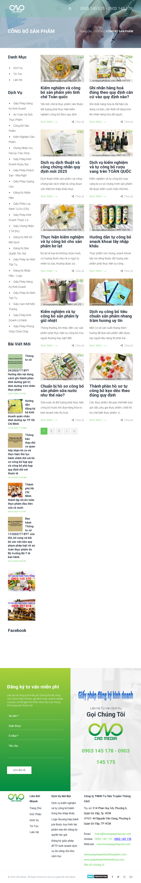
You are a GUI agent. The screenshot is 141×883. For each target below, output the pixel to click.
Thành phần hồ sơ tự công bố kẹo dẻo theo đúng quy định (109, 391)
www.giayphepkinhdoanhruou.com (104, 859)
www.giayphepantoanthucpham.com (105, 854)
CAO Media (70, 877)
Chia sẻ (79, 121)
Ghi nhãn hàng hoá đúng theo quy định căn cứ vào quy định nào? (111, 92)
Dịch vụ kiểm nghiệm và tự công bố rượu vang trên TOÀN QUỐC (110, 167)
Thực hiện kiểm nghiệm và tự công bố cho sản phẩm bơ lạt (62, 241)
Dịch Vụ (99, 31)
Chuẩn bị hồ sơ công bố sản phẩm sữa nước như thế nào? (62, 391)
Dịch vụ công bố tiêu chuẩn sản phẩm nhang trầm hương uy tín (110, 316)
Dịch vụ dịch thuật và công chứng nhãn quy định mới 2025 (60, 167)
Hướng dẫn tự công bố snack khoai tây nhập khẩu (110, 241)
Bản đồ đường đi (94, 864)
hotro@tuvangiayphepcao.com (113, 834)
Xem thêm (47, 121)
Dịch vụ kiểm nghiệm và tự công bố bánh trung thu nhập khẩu (63, 808)
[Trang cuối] (74, 431)
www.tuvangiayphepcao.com (114, 844)
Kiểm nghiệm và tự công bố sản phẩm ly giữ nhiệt (60, 316)
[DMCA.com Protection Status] (97, 877)
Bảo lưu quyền (54, 877)
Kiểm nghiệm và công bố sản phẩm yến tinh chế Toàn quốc (60, 92)
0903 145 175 (103, 839)
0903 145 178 (97, 751)
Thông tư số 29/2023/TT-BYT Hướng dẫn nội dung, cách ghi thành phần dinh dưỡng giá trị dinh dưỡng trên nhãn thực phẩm (21, 372)
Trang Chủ (86, 31)
